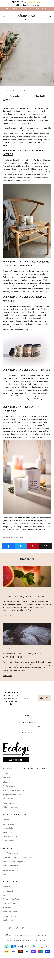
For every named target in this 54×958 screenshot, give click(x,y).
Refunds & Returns (10, 836)
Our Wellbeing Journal (12, 899)
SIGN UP (44, 698)
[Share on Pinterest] (33, 546)
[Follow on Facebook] (4, 928)
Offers (5, 773)
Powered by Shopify (36, 940)
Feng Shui (24, 318)
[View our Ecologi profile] (27, 752)
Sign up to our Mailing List (14, 790)
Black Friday (8, 920)
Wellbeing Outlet (10, 911)
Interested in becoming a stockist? (17, 857)
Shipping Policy (9, 832)
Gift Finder (7, 907)
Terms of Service (10, 824)
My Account (8, 891)
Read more (7, 615)
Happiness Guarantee (12, 794)
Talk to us (6, 782)
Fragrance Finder (10, 903)
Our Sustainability (10, 786)
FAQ (4, 895)
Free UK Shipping (27, 723)
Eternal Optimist (23, 387)
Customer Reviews (10, 840)
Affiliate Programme (11, 807)
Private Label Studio (11, 865)
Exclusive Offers (9, 916)
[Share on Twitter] (21, 546)
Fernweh (38, 291)
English (42, 935)
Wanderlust (29, 277)
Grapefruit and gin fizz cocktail (23, 596)
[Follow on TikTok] (17, 928)
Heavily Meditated (11, 160)
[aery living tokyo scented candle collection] (27, 349)
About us (6, 777)
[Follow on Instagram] (10, 928)
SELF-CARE (8, 591)
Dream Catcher (9, 416)
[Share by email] (45, 546)
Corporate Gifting (10, 870)
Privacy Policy (8, 828)
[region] (27, 721)
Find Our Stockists (10, 853)
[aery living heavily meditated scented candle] (27, 220)
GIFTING (22, 91)
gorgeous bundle (42, 396)
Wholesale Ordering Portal (14, 861)
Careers (6, 819)
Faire (5, 874)
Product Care (8, 798)
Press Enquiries (9, 803)
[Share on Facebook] (9, 546)
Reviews (6, 886)
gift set (47, 172)
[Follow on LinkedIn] (23, 928)
